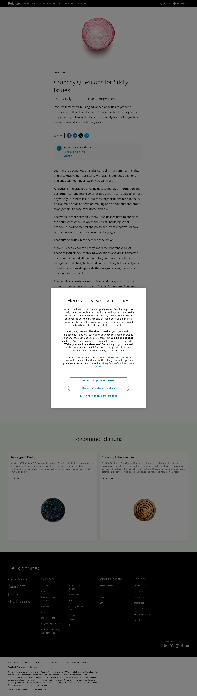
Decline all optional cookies (98, 388)
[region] (98, 348)
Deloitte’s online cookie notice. (114, 365)
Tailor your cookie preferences (98, 395)
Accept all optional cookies (98, 380)
